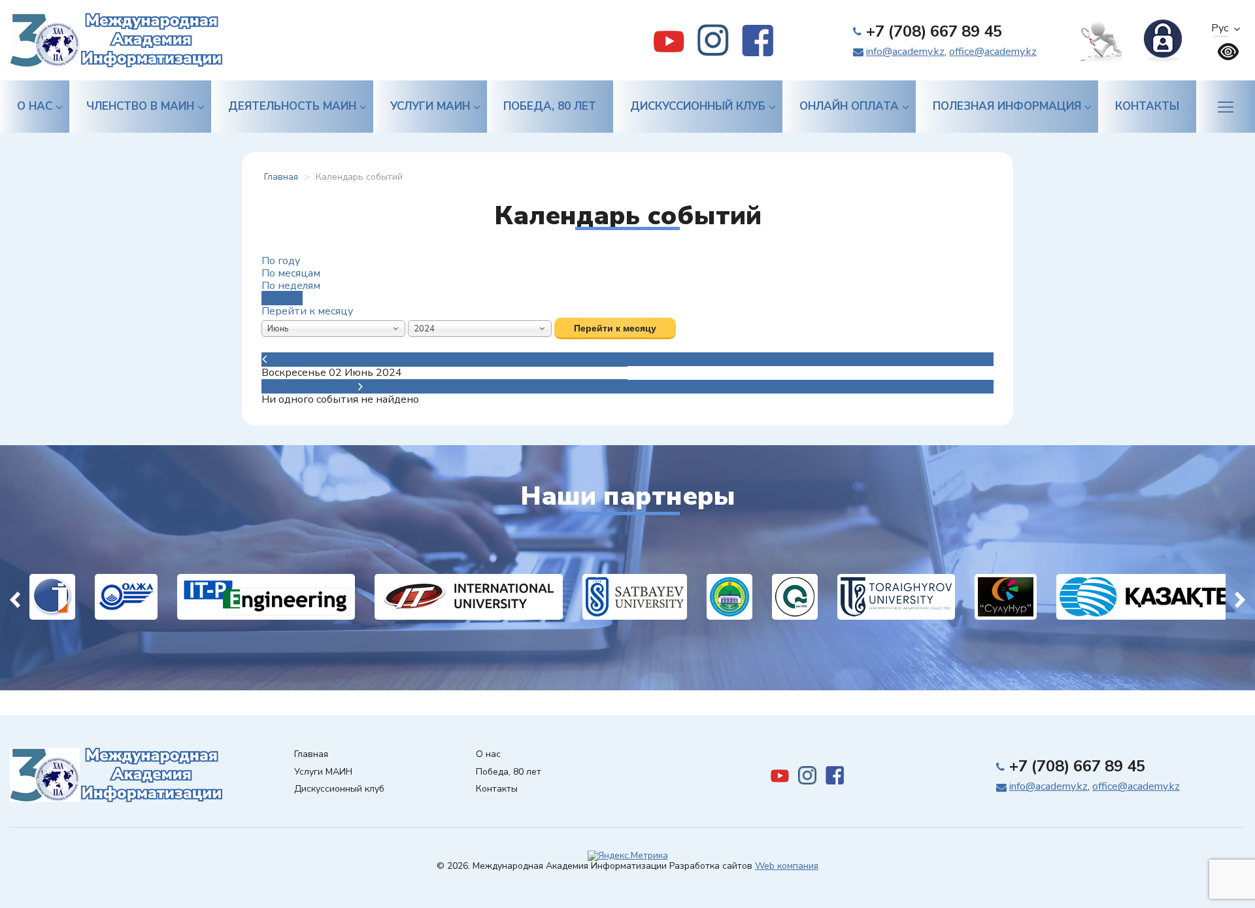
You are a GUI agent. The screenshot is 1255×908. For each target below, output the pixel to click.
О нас (34, 106)
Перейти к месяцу (307, 311)
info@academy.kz (905, 51)
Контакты (1147, 106)
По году (280, 261)
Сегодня (282, 298)
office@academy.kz (993, 51)
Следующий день (306, 386)
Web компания (786, 866)
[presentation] (15, 597)
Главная (311, 754)
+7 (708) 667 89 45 (934, 31)
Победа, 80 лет (549, 106)
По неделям (290, 285)
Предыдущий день (323, 359)
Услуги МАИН (430, 106)
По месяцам (290, 273)
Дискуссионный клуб (697, 106)
